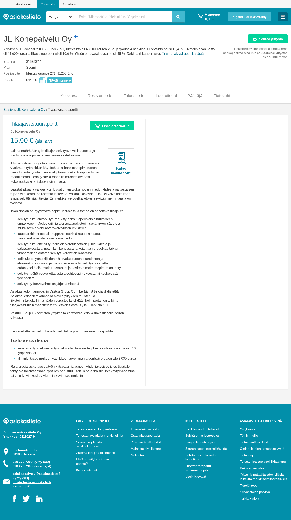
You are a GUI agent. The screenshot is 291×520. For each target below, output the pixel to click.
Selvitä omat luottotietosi (202, 435)
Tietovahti (222, 95)
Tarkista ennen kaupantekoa (96, 429)
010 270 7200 (31, 462)
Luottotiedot (166, 95)
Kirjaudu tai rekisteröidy (249, 17)
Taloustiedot (135, 95)
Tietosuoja (247, 455)
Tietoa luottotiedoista (255, 442)
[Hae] (178, 16)
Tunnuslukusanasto (145, 429)
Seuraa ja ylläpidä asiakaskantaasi (89, 444)
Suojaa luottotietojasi (200, 442)
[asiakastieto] (24, 17)
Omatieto (69, 4)
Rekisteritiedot (100, 95)
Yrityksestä (248, 429)
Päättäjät (195, 95)
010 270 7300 (32, 466)
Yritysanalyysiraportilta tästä (183, 53)
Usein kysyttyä (195, 476)
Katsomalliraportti (121, 170)
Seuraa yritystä (271, 39)
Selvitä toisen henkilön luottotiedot (201, 457)
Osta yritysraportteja (145, 435)
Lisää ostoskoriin (115, 126)
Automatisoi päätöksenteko (95, 453)
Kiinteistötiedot (86, 470)
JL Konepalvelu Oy (31, 109)
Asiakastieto (24, 4)
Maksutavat (139, 455)
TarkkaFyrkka (249, 498)
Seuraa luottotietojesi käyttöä (206, 448)
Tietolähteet (248, 485)
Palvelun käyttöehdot (146, 442)
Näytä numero (60, 80)
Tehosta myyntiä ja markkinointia (99, 435)
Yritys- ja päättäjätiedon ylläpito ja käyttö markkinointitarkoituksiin (263, 477)
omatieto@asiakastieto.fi (32, 482)
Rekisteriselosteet (252, 468)
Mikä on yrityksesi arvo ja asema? (94, 461)
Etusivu (9, 109)
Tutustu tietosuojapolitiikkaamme (263, 461)
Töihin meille (249, 435)
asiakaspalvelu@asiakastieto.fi (37, 473)
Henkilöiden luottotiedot (202, 429)
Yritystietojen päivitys (255, 492)
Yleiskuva (68, 95)
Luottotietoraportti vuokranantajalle (198, 468)
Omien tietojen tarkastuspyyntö (262, 448)
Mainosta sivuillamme (146, 448)
